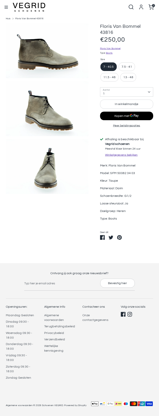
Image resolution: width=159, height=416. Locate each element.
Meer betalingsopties (126, 125)
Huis (8, 18)
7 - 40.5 (108, 66)
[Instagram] (129, 314)
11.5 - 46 (109, 77)
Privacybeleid (54, 333)
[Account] (141, 5)
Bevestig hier (117, 283)
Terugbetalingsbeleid (59, 326)
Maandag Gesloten (20, 315)
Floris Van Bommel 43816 (29, 18)
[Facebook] (123, 314)
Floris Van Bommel (110, 48)
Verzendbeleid (54, 339)
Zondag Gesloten (18, 377)
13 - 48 (128, 77)
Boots (109, 53)
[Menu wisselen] (6, 7)
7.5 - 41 (127, 66)
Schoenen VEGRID (52, 405)
